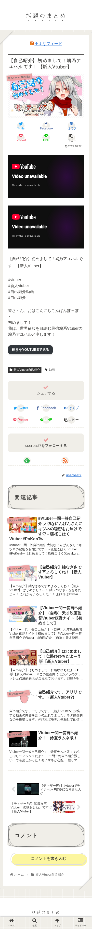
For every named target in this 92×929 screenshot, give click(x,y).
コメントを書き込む (48, 858)
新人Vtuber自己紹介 (26, 370)
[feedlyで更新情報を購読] (27, 460)
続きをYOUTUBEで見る (30, 349)
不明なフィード (48, 43)
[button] (82, 611)
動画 (52, 370)
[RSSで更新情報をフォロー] (65, 460)
